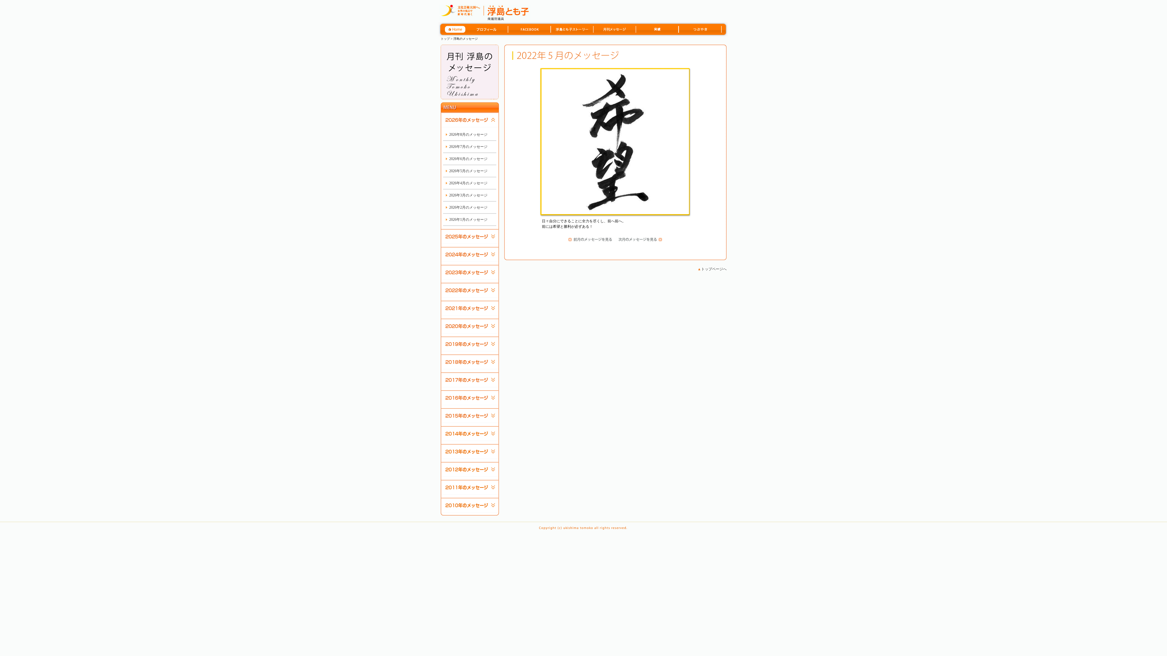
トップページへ (712, 269)
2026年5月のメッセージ (468, 171)
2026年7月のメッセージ (468, 147)
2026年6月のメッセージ (468, 159)
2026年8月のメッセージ (468, 134)
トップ (445, 38)
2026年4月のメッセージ (468, 183)
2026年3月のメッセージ (468, 195)
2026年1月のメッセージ (468, 219)
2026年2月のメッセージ (468, 207)
